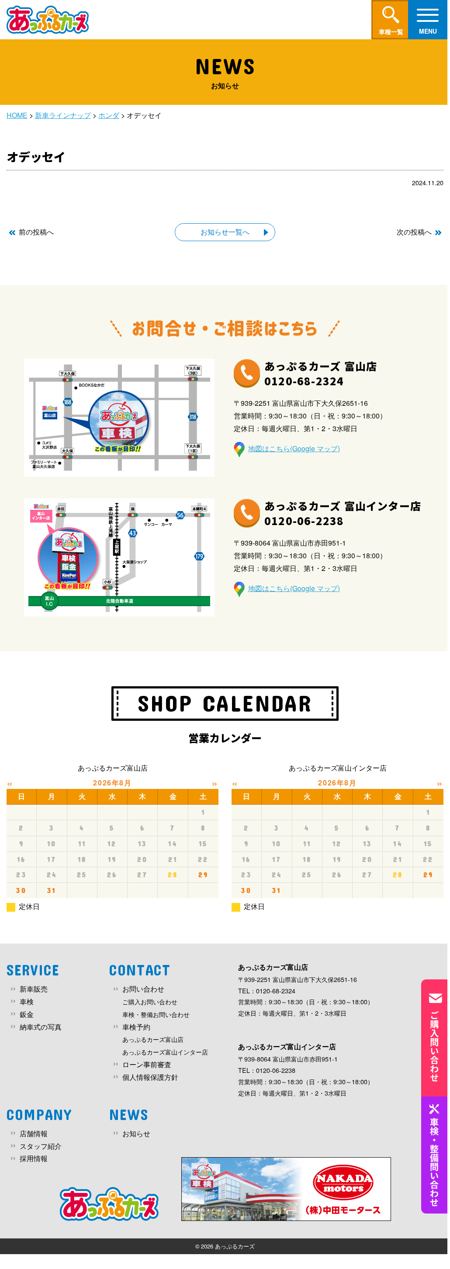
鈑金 (27, 1014)
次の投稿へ (414, 232)
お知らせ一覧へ (225, 232)
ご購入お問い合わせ (149, 1001)
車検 (27, 1001)
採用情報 (34, 1158)
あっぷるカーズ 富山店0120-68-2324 (320, 373)
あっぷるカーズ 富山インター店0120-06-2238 (342, 513)
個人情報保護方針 (150, 1077)
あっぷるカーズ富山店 (152, 1039)
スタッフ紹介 (41, 1146)
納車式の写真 (41, 1027)
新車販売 (34, 989)
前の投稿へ (36, 232)
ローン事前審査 (146, 1064)
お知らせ (136, 1133)
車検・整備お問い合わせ (156, 1014)
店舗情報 (34, 1133)
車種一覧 (391, 31)
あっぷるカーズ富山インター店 (165, 1051)
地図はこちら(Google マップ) (294, 448)
